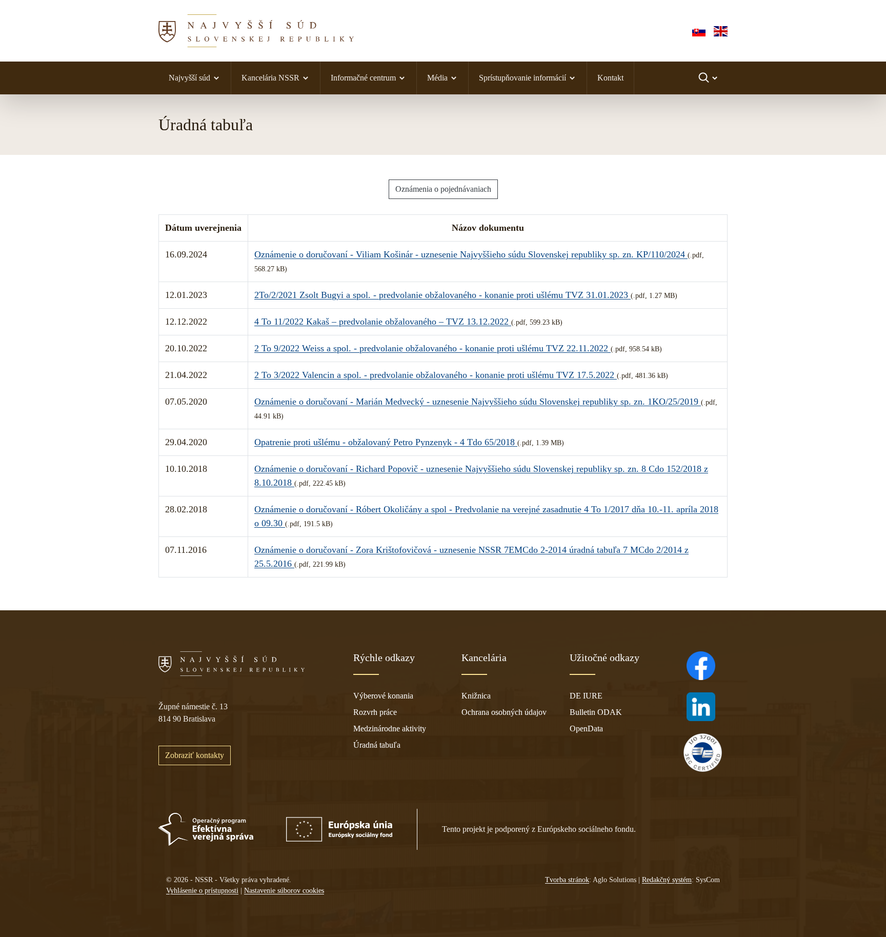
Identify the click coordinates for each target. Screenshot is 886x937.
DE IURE (586, 695)
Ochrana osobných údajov (504, 712)
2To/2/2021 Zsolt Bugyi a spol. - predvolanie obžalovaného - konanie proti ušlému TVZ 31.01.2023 (442, 295)
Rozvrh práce (375, 712)
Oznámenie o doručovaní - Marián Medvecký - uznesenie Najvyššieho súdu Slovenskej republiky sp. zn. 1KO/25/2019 (477, 401)
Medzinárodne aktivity (389, 728)
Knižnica (476, 695)
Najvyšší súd (189, 77)
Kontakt (610, 77)
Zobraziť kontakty (194, 755)
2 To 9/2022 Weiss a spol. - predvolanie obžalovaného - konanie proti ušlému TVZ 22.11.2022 (432, 348)
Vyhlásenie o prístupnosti (202, 890)
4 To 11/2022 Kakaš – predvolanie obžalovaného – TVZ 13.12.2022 (382, 321)
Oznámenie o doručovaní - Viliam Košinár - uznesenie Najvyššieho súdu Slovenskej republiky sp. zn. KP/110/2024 (471, 254)
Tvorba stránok (567, 880)
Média (437, 77)
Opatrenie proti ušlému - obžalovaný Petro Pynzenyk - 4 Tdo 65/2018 (385, 442)
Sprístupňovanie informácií (522, 77)
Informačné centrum (363, 77)
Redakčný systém (667, 880)
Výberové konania (383, 695)
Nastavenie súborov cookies (284, 890)
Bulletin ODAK (596, 712)
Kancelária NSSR (270, 77)
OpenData (586, 728)
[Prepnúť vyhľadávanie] (709, 78)
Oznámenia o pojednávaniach (443, 189)
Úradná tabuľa (376, 745)
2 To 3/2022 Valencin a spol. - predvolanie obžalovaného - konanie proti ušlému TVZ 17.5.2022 (435, 375)
